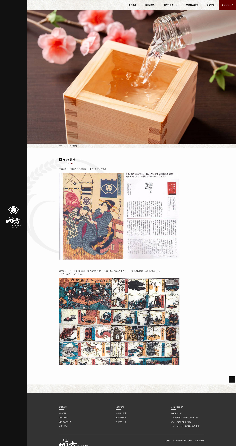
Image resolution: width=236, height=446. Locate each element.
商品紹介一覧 (176, 413)
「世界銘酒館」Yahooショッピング (184, 418)
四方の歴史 (150, 5)
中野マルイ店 (121, 422)
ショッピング (228, 5)
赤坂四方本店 (121, 413)
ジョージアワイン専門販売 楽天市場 (185, 426)
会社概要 (133, 5)
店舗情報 (210, 5)
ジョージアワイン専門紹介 (181, 422)
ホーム (168, 440)
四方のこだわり (170, 5)
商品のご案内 (192, 5)
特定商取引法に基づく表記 (182, 440)
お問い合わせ (199, 440)
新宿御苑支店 (121, 418)
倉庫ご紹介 (63, 426)
